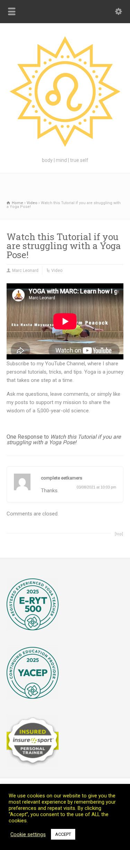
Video (56, 270)
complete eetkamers (61, 478)
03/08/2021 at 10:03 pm (96, 487)
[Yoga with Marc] (65, 148)
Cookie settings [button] (28, 834)
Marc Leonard (25, 270)
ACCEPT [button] (63, 834)
